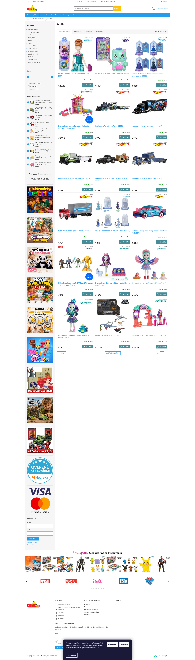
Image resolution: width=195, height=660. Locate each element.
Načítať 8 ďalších (112, 353)
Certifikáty (87, 615)
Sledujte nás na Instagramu (105, 552)
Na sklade (35, 83)
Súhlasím (124, 644)
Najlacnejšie (77, 32)
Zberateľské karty (33, 29)
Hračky (30, 43)
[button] (91, 588)
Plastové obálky (33, 60)
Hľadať (116, 8)
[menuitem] (32, 15)
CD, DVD (30, 57)
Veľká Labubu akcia (34, 62)
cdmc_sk (61, 616)
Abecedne (99, 32)
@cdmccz (61, 619)
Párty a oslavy (32, 49)
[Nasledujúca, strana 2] (162, 353)
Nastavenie (71, 655)
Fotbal (32, 35)
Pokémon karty (34, 32)
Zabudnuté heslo (32, 545)
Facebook (61, 613)
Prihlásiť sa (33, 538)
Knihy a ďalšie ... (33, 46)
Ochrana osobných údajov (92, 612)
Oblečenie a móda (33, 54)
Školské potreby (33, 51)
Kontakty (79, 2)
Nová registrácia (32, 543)
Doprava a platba (91, 2)
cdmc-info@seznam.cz (65, 605)
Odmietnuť (112, 644)
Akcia (33, 86)
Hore (62, 353)
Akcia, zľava (31, 38)
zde (74, 650)
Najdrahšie (89, 32)
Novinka (34, 89)
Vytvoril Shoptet (163, 656)
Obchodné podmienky (108, 2)
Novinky (30, 40)
